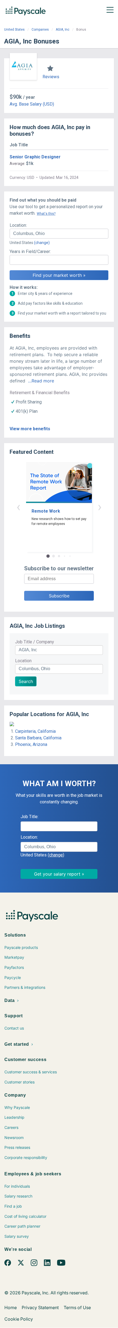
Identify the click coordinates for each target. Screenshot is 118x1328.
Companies (40, 29)
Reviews (51, 76)
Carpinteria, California (35, 731)
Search (26, 681)
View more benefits (30, 428)
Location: (18, 225)
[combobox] (59, 234)
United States (14, 29)
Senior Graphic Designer (35, 156)
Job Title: (29, 816)
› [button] (100, 507)
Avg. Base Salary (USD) (32, 104)
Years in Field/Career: (30, 251)
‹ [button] (18, 507)
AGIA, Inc (62, 29)
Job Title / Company (34, 641)
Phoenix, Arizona (31, 744)
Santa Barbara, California (38, 737)
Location (23, 660)
